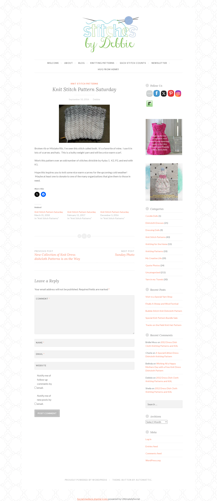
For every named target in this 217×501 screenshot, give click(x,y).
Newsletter (159, 63)
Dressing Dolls (153, 230)
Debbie (96, 99)
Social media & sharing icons (92, 498)
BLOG (81, 63)
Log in (148, 439)
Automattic (144, 480)
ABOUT (68, 63)
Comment (43, 298)
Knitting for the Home (156, 244)
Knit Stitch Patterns (84, 83)
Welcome (53, 63)
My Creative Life (154, 258)
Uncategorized (153, 272)
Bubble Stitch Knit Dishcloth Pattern (164, 311)
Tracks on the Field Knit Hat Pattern (163, 325)
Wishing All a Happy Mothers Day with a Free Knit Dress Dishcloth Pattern (163, 367)
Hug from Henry (108, 69)
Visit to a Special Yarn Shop (159, 296)
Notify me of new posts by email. (44, 399)
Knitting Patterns (102, 63)
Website (41, 365)
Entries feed (152, 446)
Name (40, 342)
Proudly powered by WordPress (86, 480)
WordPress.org (153, 460)
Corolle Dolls (152, 216)
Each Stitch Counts (133, 63)
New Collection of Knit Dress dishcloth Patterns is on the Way (57, 255)
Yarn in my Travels (154, 279)
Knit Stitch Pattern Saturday (48, 212)
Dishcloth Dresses (155, 223)
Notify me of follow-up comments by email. (44, 381)
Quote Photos (153, 265)
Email (40, 354)
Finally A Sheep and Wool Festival (162, 303)
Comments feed (154, 453)
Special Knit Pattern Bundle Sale (162, 318)
